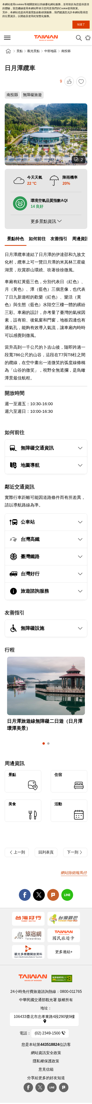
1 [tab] (43, 743)
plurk (63, 1087)
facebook (25, 895)
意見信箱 (46, 1069)
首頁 (8, 51)
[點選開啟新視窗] (28, 919)
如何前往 (37, 238)
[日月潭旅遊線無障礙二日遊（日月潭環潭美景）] (46, 686)
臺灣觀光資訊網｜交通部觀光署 (46, 38)
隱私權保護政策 (46, 1061)
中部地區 (50, 51)
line (67, 895)
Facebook (28, 1087)
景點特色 (15, 238)
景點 (20, 51)
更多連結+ (63, 952)
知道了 (81, 24)
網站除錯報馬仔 (74, 873)
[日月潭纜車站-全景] (46, 134)
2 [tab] (48, 743)
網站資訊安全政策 (46, 1053)
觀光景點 (33, 51)
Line (52, 1087)
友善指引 (58, 238)
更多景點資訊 (43, 221)
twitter (39, 895)
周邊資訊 (80, 238)
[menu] (7, 38)
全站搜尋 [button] (79, 38)
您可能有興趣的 (88, 38)
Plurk (53, 895)
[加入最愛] (81, 82)
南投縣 (66, 51)
